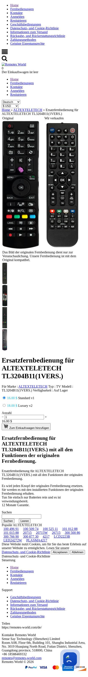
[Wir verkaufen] (62, 247)
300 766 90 (11, 536)
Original (7, 118)
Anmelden (17, 17)
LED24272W (12, 540)
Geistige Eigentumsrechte (27, 43)
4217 (46, 536)
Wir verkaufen (54, 118)
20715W (42, 532)
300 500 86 (72, 532)
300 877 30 (30, 536)
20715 (27, 532)
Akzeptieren (60, 552)
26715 (56, 532)
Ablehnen (77, 552)
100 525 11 (50, 529)
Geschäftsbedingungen (25, 24)
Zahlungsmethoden (23, 39)
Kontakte (16, 13)
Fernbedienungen (22, 9)
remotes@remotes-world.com (21, 658)
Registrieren (18, 20)
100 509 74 (30, 529)
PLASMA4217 (36, 540)
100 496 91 (11, 529)
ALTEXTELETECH (32, 386)
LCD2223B (62, 536)
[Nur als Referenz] (20, 247)
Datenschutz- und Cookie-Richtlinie (34, 28)
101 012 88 (70, 529)
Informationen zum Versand (29, 32)
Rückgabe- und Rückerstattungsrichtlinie (37, 36)
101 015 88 (11, 532)
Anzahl (7, 413)
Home (14, 5)
